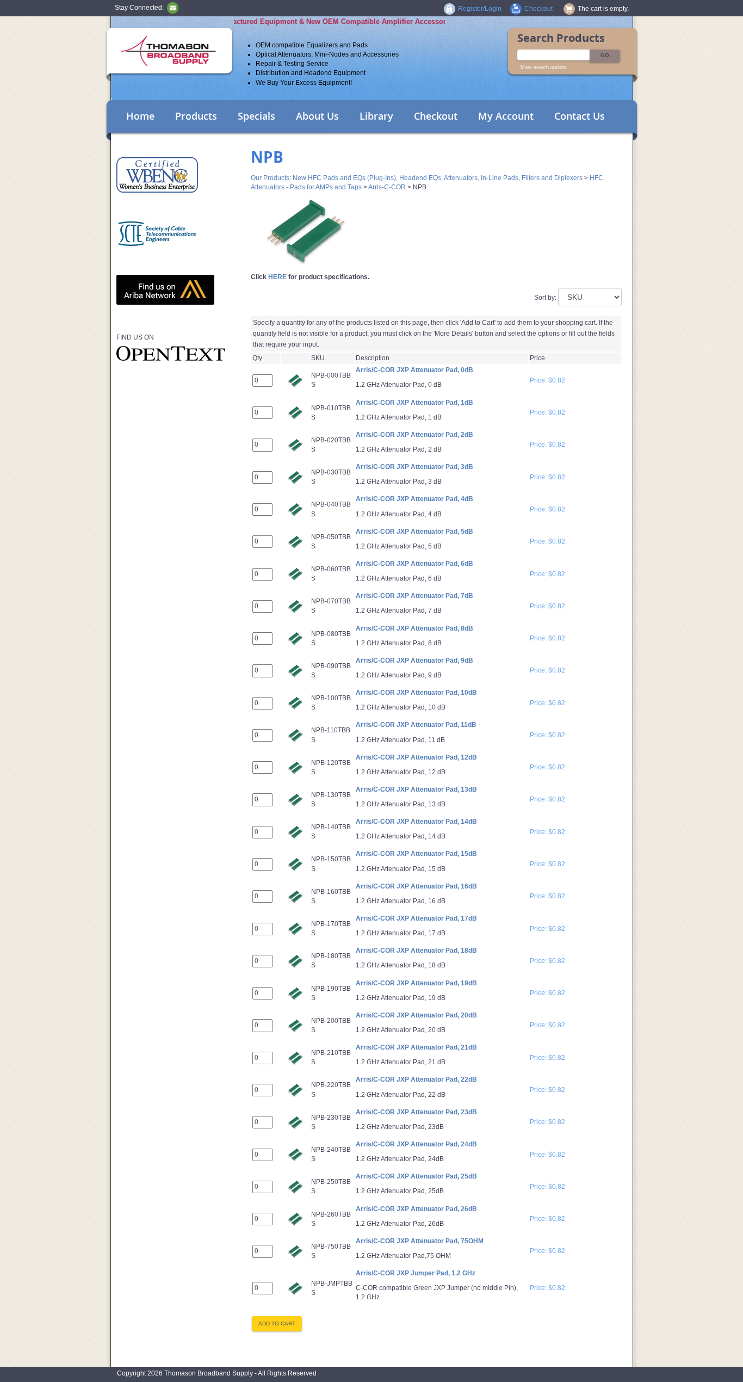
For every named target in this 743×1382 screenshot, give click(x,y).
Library (376, 115)
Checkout (435, 115)
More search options (544, 67)
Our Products (270, 178)
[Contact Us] (172, 7)
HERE (277, 277)
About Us (317, 115)
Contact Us (579, 115)
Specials (256, 115)
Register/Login (479, 9)
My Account (506, 115)
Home (140, 115)
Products (196, 115)
